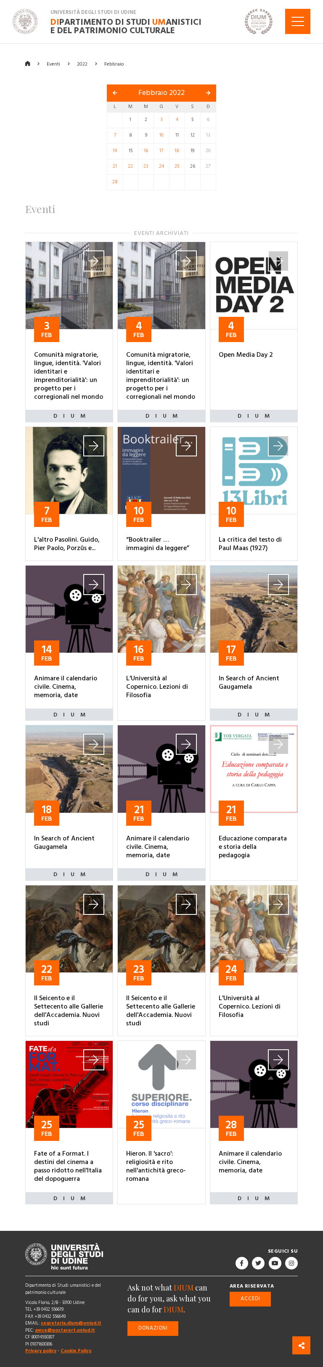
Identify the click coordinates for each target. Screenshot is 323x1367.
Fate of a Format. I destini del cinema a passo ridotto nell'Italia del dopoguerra (68, 1166)
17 (161, 150)
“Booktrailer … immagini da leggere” (157, 544)
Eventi (53, 63)
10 (161, 135)
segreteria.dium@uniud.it (71, 1323)
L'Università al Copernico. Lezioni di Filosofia (157, 687)
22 (130, 166)
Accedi (250, 1298)
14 (115, 150)
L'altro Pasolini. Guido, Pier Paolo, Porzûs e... (67, 544)
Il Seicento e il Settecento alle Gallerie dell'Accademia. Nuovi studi (68, 1010)
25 (177, 166)
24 (161, 166)
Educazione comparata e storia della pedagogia (253, 847)
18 (177, 150)
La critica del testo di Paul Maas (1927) (250, 544)
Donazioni (153, 1328)
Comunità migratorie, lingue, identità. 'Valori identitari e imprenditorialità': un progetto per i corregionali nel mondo (68, 375)
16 (146, 150)
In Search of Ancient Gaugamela (249, 682)
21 (115, 166)
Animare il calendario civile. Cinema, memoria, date (65, 687)
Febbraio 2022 (161, 93)
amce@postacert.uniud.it (65, 1330)
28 (115, 182)
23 (145, 166)
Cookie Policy (76, 1351)
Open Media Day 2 (246, 354)
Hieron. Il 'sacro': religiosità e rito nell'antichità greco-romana (156, 1166)
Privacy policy (40, 1351)
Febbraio (114, 63)
